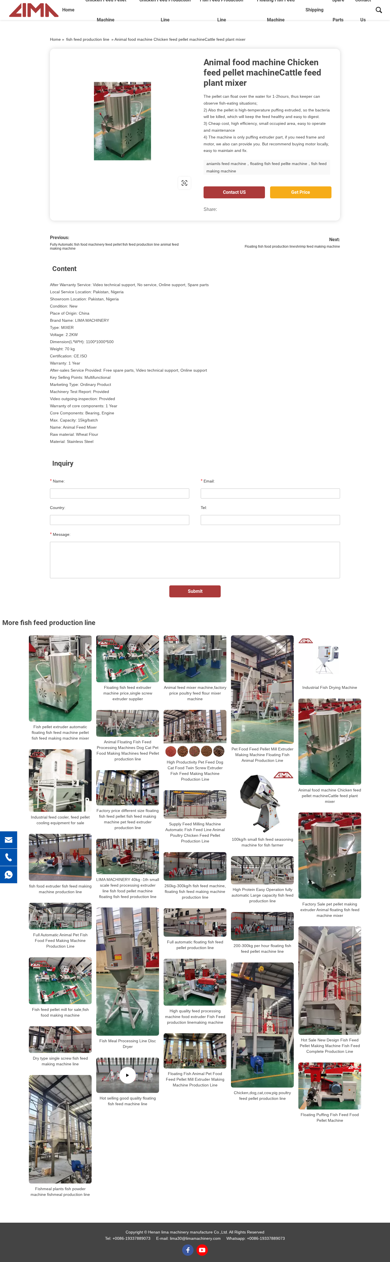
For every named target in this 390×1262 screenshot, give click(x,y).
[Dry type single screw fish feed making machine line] (60, 1039)
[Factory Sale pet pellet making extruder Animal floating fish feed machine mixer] (329, 856)
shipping (314, 10)
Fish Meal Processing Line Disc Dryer (127, 1044)
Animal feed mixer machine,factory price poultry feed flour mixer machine (195, 693)
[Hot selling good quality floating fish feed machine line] (127, 1075)
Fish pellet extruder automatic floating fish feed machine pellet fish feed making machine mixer (60, 732)
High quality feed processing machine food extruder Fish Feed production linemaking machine (195, 1016)
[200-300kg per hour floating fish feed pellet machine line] (262, 926)
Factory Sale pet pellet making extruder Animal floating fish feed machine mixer (329, 909)
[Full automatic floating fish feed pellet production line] (195, 922)
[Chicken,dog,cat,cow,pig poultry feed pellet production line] (262, 1025)
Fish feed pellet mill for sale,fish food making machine (60, 1012)
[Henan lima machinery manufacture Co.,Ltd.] (34, 10)
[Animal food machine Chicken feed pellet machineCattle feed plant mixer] (329, 742)
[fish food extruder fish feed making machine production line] (60, 857)
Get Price (300, 192)
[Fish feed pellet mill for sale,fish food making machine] (60, 980)
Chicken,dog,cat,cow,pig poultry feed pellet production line (262, 1095)
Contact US (234, 192)
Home (68, 10)
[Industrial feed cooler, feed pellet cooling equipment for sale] (60, 780)
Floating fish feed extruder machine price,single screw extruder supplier (127, 693)
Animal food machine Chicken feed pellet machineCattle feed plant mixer (329, 796)
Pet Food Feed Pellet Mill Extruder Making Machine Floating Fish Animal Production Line (262, 755)
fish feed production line (87, 39)
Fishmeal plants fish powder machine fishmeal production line (60, 1191)
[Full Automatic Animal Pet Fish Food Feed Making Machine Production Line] (60, 916)
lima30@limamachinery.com (195, 1238)
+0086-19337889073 (131, 1238)
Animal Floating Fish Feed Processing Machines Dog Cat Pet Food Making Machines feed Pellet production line (128, 750)
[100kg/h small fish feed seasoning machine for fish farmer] (262, 803)
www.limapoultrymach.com (86, 183)
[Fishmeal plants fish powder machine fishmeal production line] (60, 1129)
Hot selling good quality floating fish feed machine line (128, 1101)
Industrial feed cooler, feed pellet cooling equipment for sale (60, 820)
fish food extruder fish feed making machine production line (60, 889)
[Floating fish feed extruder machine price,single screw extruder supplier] (127, 658)
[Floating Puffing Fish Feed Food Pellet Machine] (329, 1086)
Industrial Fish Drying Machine (329, 687)
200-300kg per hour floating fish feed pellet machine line (262, 948)
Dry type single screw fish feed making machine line (60, 1061)
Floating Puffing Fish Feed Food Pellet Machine (330, 1117)
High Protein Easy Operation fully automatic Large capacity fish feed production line (262, 895)
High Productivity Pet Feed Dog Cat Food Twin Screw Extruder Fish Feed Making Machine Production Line (195, 770)
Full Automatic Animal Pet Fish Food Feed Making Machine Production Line (60, 940)
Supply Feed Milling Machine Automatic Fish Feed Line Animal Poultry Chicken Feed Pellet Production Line (195, 832)
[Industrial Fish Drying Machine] (329, 658)
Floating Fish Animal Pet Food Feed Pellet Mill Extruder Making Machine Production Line (195, 1079)
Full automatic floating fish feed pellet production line (195, 945)
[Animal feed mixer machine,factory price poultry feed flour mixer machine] (195, 658)
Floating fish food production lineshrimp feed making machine (292, 247)
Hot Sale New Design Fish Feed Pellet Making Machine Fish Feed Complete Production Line (330, 1046)
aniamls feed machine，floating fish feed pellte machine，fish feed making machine (266, 167)
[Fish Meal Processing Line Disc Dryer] (127, 971)
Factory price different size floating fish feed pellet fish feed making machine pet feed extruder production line (128, 819)
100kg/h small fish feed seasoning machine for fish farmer (262, 842)
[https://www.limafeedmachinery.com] (122, 121)
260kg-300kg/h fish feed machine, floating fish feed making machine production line (195, 891)
